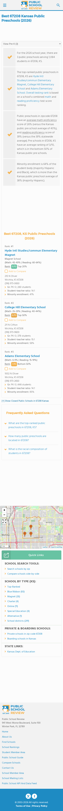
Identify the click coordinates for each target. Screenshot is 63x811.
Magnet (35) (13, 596)
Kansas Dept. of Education (21, 652)
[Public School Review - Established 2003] (31, 5)
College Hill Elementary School (25, 307)
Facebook (34, 796)
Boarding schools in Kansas (21, 639)
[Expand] (4, 521)
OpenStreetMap (56, 547)
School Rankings (10, 747)
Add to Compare (17, 271)
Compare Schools (11, 763)
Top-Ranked (13, 587)
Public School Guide (12, 758)
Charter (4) (13, 601)
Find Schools (8, 742)
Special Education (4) (18, 611)
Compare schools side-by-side (23, 574)
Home (5, 732)
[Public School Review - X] (28, 796)
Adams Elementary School (22, 356)
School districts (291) (18, 621)
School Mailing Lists (12, 778)
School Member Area (13, 773)
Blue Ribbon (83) (16, 592)
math (48, 97)
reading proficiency (28, 101)
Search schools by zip (18, 569)
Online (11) (12, 606)
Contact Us (8, 768)
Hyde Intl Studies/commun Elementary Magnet (34, 80)
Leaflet (45, 547)
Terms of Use (23, 806)
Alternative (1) (14, 616)
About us (7, 737)
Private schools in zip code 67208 (24, 634)
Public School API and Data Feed (19, 783)
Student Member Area (13, 752)
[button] (30, 527)
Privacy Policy (39, 806)
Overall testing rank (37, 93)
